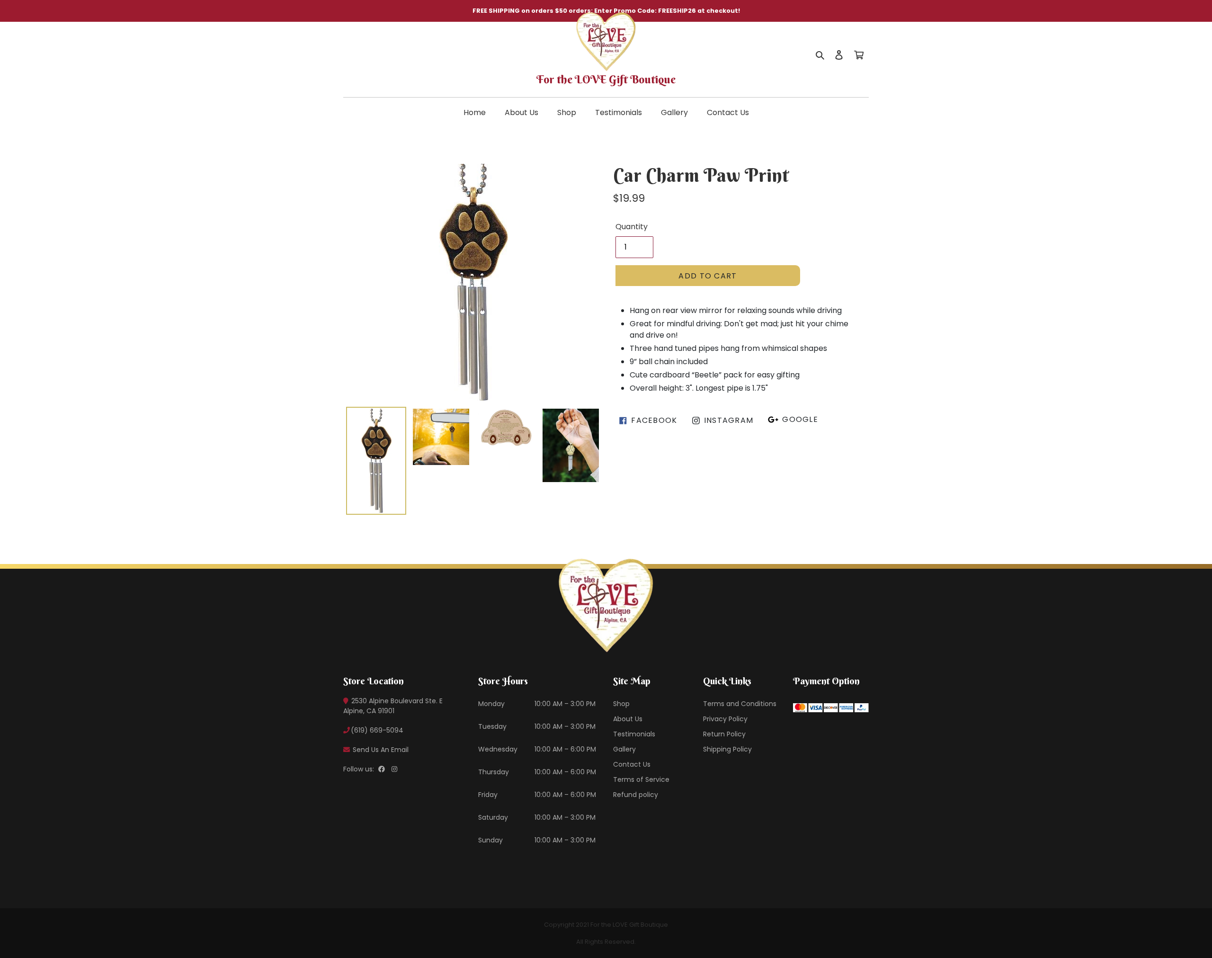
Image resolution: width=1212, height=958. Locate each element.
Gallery (674, 112)
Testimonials (618, 112)
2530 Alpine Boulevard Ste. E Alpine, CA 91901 (393, 706)
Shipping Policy (727, 749)
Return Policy (724, 734)
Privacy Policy (725, 719)
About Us (521, 112)
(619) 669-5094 (377, 730)
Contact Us (728, 112)
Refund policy (635, 794)
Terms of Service (641, 779)
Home (474, 112)
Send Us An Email (380, 749)
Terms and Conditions (739, 703)
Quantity (631, 226)
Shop (566, 112)
